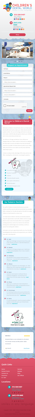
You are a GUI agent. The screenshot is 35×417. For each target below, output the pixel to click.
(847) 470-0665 (17, 24)
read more (9, 189)
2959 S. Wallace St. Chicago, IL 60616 (18, 17)
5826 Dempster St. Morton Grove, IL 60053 (18, 27)
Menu (17, 34)
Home (3, 369)
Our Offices (21, 375)
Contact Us (5, 373)
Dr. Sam (4, 377)
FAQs (19, 373)
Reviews (20, 371)
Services (20, 369)
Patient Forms (6, 371)
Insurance (4, 375)
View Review (26, 348)
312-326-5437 (19, 14)
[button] (5, 343)
